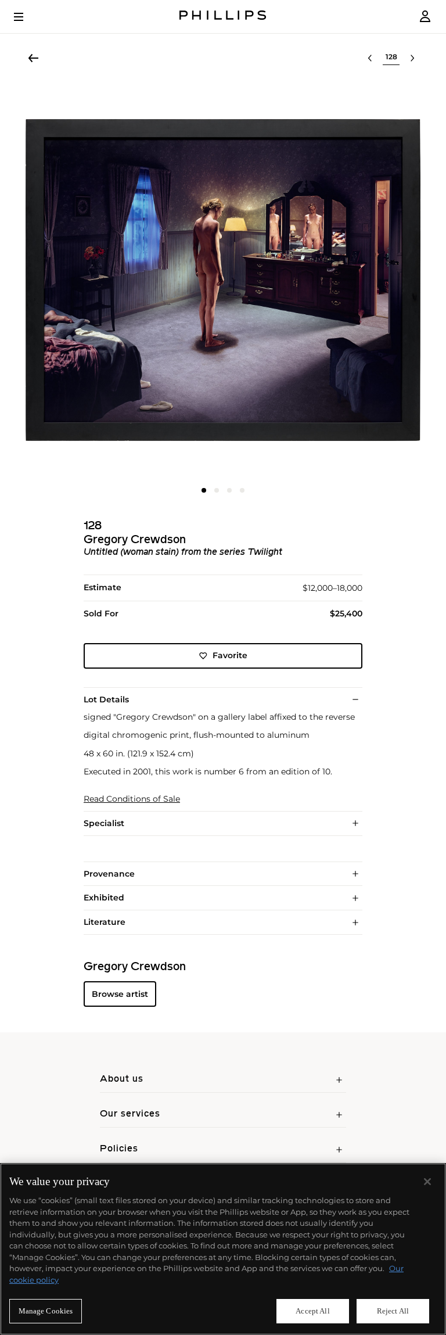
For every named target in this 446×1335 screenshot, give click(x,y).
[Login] (425, 16)
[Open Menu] (26, 17)
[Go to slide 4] (242, 490)
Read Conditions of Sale (132, 799)
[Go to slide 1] (204, 490)
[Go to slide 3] (229, 490)
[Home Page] (223, 16)
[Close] (427, 1181)
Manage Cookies (46, 1311)
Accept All (312, 1311)
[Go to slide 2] (217, 490)
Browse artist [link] (120, 994)
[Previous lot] (370, 58)
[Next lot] (412, 58)
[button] (223, 280)
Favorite (230, 655)
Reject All (393, 1311)
